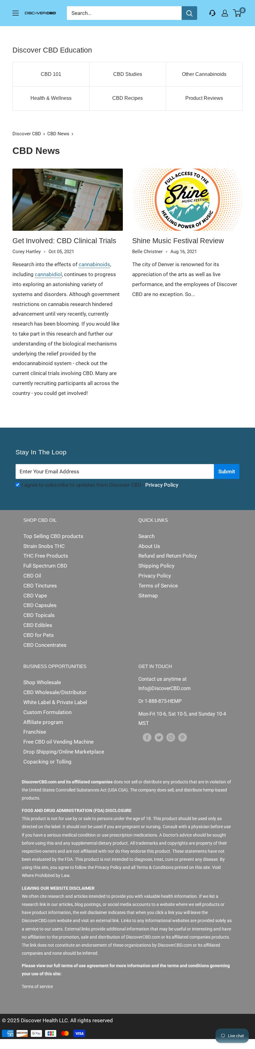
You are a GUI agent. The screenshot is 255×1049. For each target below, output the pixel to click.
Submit (226, 471)
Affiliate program (43, 722)
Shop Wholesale (42, 682)
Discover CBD (26, 134)
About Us (149, 546)
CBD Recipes (127, 98)
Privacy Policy (161, 485)
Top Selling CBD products (53, 536)
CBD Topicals (39, 615)
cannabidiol (48, 274)
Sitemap (148, 595)
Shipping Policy (156, 566)
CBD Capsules (40, 605)
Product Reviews (204, 98)
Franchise (34, 732)
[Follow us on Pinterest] (182, 737)
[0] (237, 13)
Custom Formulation (47, 712)
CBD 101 (51, 74)
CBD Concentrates (45, 645)
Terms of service (37, 986)
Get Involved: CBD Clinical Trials (64, 241)
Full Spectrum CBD (45, 566)
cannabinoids (94, 264)
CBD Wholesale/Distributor (54, 692)
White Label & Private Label (55, 702)
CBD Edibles (37, 625)
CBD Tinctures (40, 586)
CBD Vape (35, 595)
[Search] (189, 13)
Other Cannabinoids (204, 74)
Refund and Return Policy (167, 556)
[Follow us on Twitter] (159, 737)
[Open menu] (15, 13)
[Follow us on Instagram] (170, 737)
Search (146, 536)
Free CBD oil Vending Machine (58, 742)
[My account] (225, 13)
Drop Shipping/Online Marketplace (63, 752)
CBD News (58, 134)
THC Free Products (45, 556)
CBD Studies (127, 74)
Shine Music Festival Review (178, 241)
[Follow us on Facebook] (147, 737)
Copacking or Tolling (47, 762)
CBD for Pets (38, 635)
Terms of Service (158, 586)
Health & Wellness (51, 98)
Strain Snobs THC (44, 546)
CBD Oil (32, 576)
